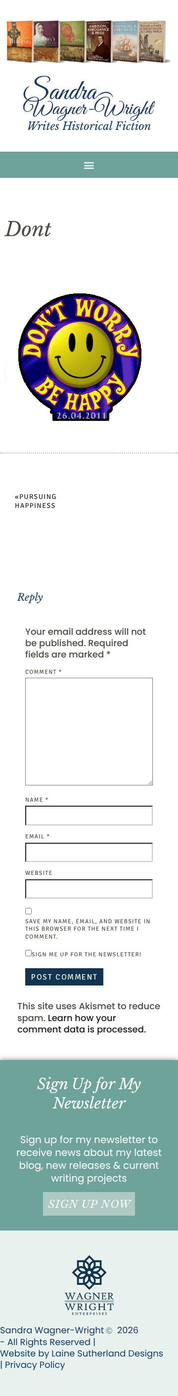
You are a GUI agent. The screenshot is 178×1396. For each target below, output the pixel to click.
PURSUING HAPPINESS (36, 501)
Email (37, 836)
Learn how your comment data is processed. (81, 1024)
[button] (89, 165)
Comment (43, 672)
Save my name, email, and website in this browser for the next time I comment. (88, 929)
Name (37, 800)
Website (38, 873)
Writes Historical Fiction (89, 126)
